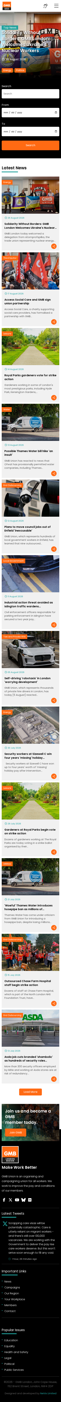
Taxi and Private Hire (14, 636)
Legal (7, 1358)
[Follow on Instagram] (29, 1200)
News (7, 1282)
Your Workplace (14, 1299)
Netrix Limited (48, 1393)
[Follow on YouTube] (17, 1200)
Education (11, 1340)
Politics (20, 70)
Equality (9, 1346)
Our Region (11, 1293)
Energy (7, 70)
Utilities (7, 863)
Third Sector (10, 258)
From (5, 105)
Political (9, 1364)
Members (10, 1305)
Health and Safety (16, 1352)
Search (6, 86)
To (3, 124)
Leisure (7, 333)
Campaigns (12, 1287)
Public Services (14, 1370)
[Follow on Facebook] (4, 1200)
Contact (10, 1311)
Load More (30, 1092)
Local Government (13, 560)
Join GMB (15, 1133)
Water (6, 409)
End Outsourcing (12, 485)
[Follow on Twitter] (10, 1200)
